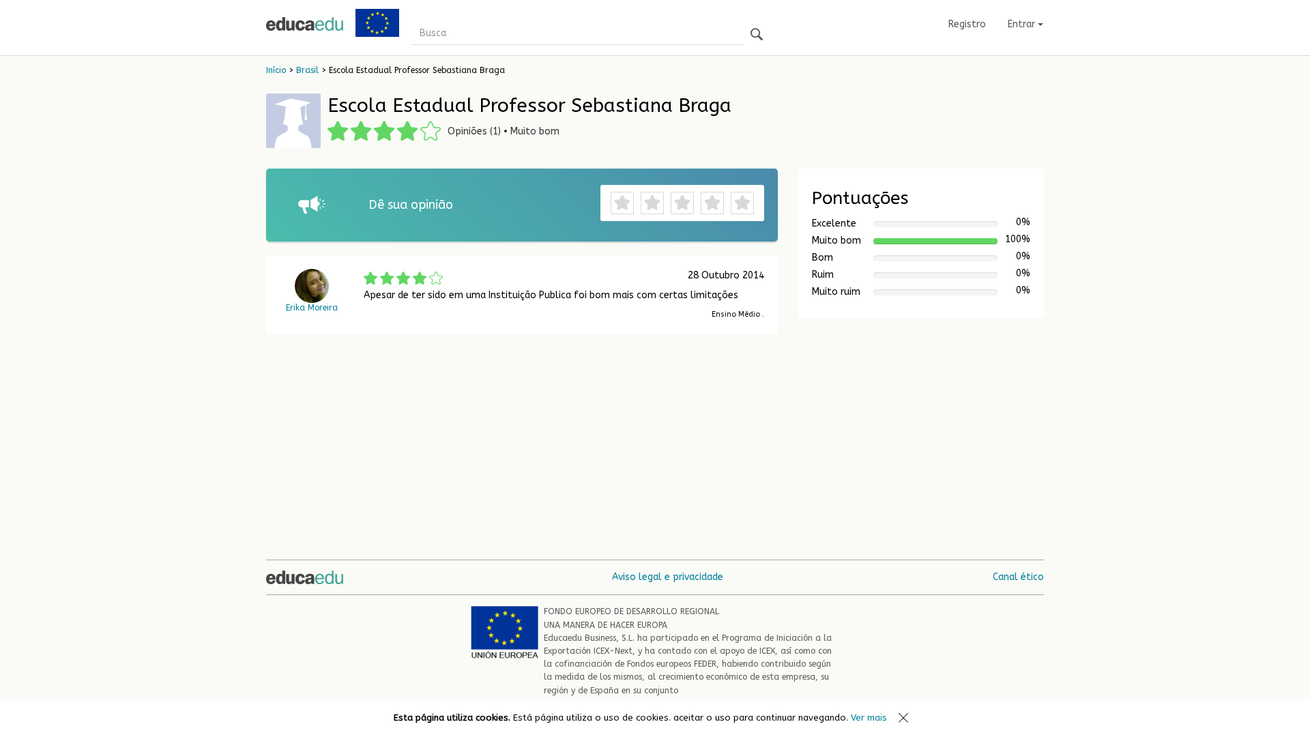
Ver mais (869, 717)
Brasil (307, 70)
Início (276, 70)
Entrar (1023, 24)
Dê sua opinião (410, 204)
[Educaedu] (304, 24)
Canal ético (1018, 577)
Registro (967, 24)
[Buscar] (756, 35)
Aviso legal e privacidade (667, 577)
